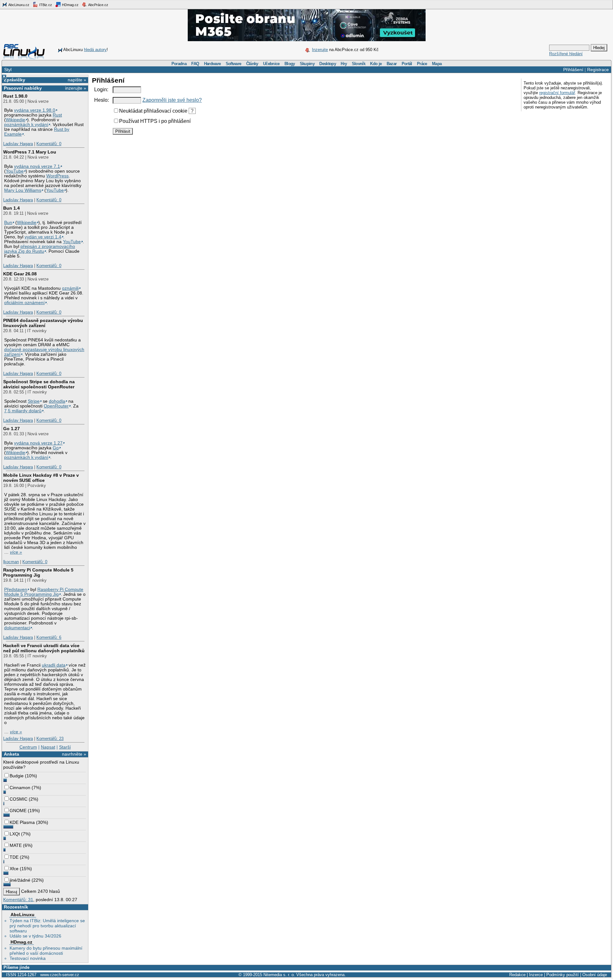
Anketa (11, 754)
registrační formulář (557, 92)
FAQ (195, 63)
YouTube (15, 171)
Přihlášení (573, 69)
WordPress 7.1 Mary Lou (29, 151)
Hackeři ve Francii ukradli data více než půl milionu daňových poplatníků (44, 648)
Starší (65, 747)
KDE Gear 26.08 (20, 273)
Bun (8, 222)
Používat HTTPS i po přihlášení (155, 121)
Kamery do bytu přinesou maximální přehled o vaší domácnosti (46, 950)
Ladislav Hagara (18, 143)
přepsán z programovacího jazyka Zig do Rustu (39, 249)
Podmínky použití (562, 974)
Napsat (48, 747)
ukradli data (53, 665)
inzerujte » (75, 88)
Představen (15, 589)
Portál (407, 63)
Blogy (289, 63)
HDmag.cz (70, 5)
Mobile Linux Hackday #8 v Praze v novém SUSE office (41, 478)
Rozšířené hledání (566, 53)
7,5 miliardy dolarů (23, 410)
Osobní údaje (594, 974)
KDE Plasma (22, 822)
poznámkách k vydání (26, 124)
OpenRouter (56, 406)
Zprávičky (14, 79)
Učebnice (271, 63)
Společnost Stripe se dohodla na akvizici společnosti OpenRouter (39, 384)
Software (233, 63)
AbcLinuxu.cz (18, 5)
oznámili (70, 288)
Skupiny (307, 63)
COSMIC (18, 799)
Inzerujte (320, 49)
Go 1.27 (11, 428)
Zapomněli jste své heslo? (172, 100)
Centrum (28, 747)
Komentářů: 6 (48, 637)
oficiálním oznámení (24, 302)
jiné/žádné (20, 880)
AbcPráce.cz (97, 5)
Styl (7, 69)
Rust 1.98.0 (15, 96)
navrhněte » (74, 754)
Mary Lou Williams (22, 190)
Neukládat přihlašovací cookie (153, 111)
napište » (77, 79)
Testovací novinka (28, 958)
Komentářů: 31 (18, 899)
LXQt (15, 833)
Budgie (17, 775)
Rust (57, 115)
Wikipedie (15, 119)
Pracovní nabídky (23, 88)
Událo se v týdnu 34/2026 (35, 935)
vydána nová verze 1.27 (38, 443)
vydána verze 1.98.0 (34, 110)
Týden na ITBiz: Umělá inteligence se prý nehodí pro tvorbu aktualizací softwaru (47, 925)
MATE (16, 845)
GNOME (18, 810)
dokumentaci (17, 627)
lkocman (11, 561)
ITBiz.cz (45, 5)
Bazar (392, 63)
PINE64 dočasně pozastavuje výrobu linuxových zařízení (43, 323)
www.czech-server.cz (59, 974)
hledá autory (95, 49)
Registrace (598, 69)
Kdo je (376, 63)
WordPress (57, 176)
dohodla (57, 401)
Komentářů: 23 (50, 738)
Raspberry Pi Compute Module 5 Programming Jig (38, 572)
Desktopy (327, 63)
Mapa (437, 63)
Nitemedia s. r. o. (279, 974)
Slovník (358, 63)
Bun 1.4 (11, 208)
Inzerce (536, 974)
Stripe (34, 401)
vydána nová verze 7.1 (37, 166)
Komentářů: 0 (48, 143)
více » (16, 552)
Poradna (178, 63)
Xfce (14, 868)
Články (252, 63)
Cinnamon (20, 787)
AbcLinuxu (22, 914)
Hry (344, 63)
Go (56, 447)
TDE (14, 857)
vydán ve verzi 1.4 (43, 237)
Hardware (212, 63)
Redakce (517, 974)
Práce (422, 63)
